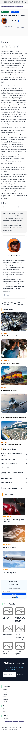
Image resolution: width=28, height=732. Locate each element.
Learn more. (23, 2)
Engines (5, 696)
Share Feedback (20, 303)
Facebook (5, 718)
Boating (4, 442)
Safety (3, 388)
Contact (5, 711)
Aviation (4, 415)
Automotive (5, 333)
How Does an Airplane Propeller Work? (14, 417)
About (4, 709)
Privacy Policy (4, 729)
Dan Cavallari (13, 21)
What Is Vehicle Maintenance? (11, 363)
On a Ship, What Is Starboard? (11, 444)
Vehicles (5, 689)
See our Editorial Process (8, 303)
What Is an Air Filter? (9, 547)
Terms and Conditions (13, 729)
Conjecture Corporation (16, 727)
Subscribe (14, 594)
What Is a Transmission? (9, 336)
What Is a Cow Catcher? (9, 390)
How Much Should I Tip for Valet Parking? (19, 653)
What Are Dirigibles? (9, 572)
